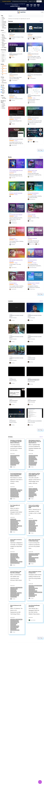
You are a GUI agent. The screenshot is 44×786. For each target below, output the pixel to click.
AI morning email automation (4, 26)
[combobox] (3, 32)
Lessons (3, 105)
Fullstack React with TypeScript (15, 214)
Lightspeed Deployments (13, 74)
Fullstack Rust (12, 238)
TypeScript (4, 22)
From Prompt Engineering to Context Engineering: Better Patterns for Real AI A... (16, 474)
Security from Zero (31, 214)
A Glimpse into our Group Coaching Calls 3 (16, 337)
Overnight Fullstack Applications (33, 117)
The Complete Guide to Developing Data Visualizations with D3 (34, 265)
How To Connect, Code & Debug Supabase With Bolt (35, 75)
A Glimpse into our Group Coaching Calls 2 (35, 337)
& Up (4, 66)
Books (3, 106)
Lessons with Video (4, 98)
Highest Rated (3, 92)
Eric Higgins (4, 47)
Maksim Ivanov (3, 45)
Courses (3, 108)
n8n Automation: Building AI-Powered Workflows (34, 96)
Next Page (40, 150)
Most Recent (3, 90)
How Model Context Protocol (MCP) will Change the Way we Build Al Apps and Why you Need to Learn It (16, 143)
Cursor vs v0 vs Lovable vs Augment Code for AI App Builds (34, 506)
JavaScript (4, 21)
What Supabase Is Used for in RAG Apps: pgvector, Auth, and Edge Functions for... (35, 441)
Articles (3, 103)
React (3, 17)
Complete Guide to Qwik (32, 170)
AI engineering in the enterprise (34, 37)
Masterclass (4, 82)
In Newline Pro (4, 81)
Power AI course (12, 34)
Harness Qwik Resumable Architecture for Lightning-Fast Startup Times (34, 174)
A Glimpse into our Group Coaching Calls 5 (16, 316)
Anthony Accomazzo (4, 38)
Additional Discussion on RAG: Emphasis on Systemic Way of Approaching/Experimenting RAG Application (34, 380)
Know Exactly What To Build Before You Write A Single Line (34, 57)
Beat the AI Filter (12, 95)
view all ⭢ (41, 21)
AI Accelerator (30, 139)
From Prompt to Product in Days (16, 37)
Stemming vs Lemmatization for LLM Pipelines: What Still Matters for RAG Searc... (16, 441)
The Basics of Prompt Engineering (15, 117)
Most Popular (3, 87)
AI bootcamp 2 (30, 34)
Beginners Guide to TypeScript (34, 283)
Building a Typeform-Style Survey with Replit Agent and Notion (15, 54)
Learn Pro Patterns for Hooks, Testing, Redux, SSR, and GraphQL (15, 218)
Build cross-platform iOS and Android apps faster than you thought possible (15, 175)
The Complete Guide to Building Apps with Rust (16, 242)
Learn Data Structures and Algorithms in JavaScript (33, 241)
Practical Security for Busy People (33, 218)
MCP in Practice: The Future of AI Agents (16, 139)
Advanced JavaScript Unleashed (15, 193)
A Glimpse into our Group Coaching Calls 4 (35, 316)
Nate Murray (3, 35)
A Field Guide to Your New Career (15, 265)
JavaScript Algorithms (32, 238)
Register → (39, 1)
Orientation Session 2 (13, 400)
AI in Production (12, 379)
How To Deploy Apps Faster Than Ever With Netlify (15, 78)
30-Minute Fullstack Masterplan (33, 53)
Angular (3, 18)
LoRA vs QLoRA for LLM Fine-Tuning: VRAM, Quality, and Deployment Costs (34, 474)
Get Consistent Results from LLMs (15, 121)
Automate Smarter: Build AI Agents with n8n (34, 100)
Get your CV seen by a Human (16, 98)
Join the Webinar (22, 8)
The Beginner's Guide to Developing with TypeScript (34, 286)
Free (3, 78)
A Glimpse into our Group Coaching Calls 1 (16, 358)
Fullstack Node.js (13, 283)
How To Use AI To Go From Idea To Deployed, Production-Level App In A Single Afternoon (35, 121)
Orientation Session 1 (32, 400)
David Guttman (3, 40)
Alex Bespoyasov (4, 43)
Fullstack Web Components (33, 193)
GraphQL (3, 24)
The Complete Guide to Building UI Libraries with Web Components (35, 196)
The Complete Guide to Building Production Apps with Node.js (16, 286)
